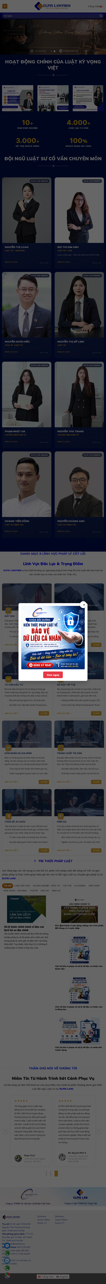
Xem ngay (53, 674)
